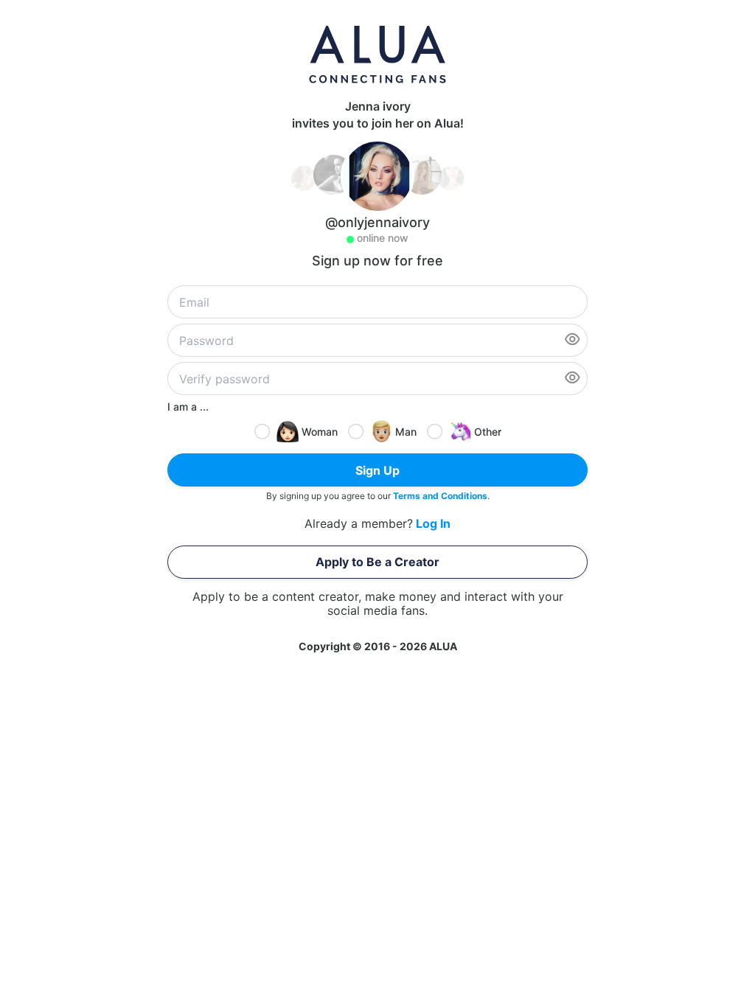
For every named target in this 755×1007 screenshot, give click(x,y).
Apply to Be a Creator (377, 561)
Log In (433, 524)
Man (406, 431)
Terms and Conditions (440, 495)
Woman (320, 431)
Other (487, 431)
